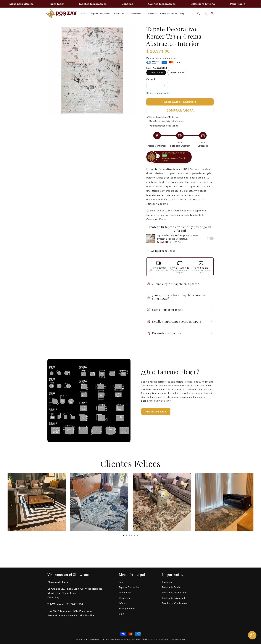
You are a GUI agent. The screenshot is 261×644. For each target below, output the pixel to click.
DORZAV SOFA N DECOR (94, 639)
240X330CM (177, 72)
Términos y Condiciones (174, 603)
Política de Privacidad (173, 598)
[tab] (123, 535)
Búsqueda (167, 582)
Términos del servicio (159, 639)
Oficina (123, 603)
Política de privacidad (138, 639)
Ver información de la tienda (163, 125)
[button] (198, 13)
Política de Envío (171, 587)
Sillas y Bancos (127, 608)
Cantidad (150, 79)
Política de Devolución (174, 592)
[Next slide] (249, 505)
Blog (121, 614)
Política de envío (178, 639)
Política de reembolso (117, 639)
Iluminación (125, 592)
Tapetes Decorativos (129, 587)
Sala (121, 582)
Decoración (125, 598)
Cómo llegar (54, 597)
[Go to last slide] (11, 505)
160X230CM (156, 72)
